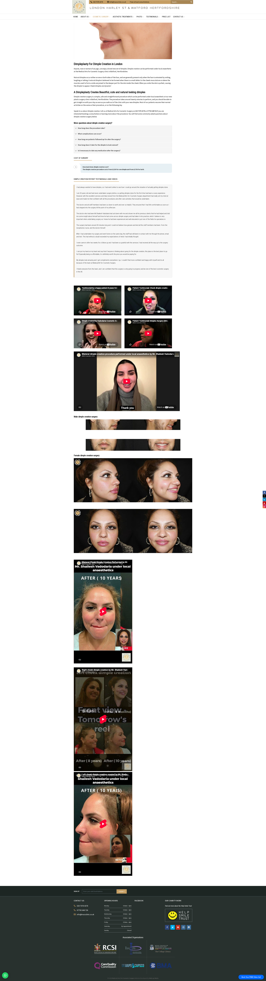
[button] (5, 975)
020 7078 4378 (98, 2)
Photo (139, 17)
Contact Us (178, 17)
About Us (85, 17)
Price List (166, 17)
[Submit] (191, 2)
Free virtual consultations (139, 2)
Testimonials (152, 17)
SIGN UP (76, 891)
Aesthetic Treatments (122, 17)
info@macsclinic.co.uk (118, 2)
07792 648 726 (82, 910)
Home (75, 17)
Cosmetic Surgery (101, 17)
